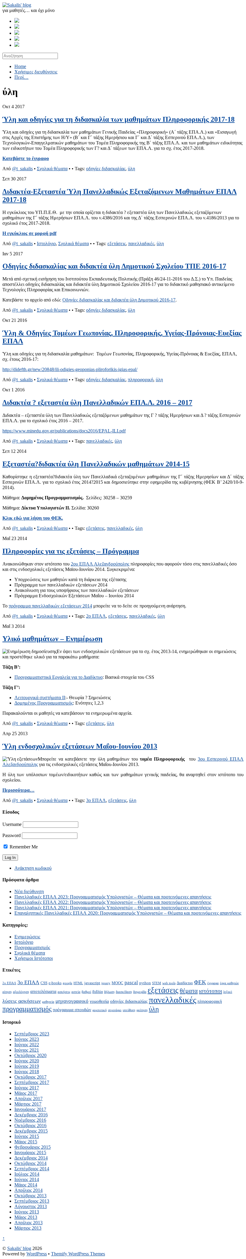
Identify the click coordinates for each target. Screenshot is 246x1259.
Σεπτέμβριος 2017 (31, 1082)
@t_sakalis (22, 168)
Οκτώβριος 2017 (30, 1076)
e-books (55, 983)
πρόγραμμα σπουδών (72, 1009)
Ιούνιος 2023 (26, 1039)
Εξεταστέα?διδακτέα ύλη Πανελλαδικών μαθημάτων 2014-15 (96, 464)
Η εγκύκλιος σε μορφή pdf (29, 233)
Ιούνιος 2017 (26, 1087)
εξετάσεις (116, 243)
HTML (78, 983)
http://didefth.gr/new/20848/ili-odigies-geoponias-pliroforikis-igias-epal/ (69, 369)
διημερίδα (139, 991)
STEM (156, 983)
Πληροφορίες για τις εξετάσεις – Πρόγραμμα (70, 551)
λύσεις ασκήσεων (21, 1001)
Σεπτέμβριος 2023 (31, 1033)
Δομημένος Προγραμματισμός (43, 702)
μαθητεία (48, 1001)
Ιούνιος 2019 (26, 1066)
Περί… (21, 77)
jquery (105, 983)
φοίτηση (142, 1010)
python (145, 983)
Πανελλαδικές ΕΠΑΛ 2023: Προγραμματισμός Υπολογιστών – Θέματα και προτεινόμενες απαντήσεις (112, 896)
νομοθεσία (99, 1001)
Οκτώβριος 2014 (30, 1163)
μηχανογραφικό (72, 1001)
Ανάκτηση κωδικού (33, 868)
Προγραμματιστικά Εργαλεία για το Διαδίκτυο (58, 677)
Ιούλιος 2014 (26, 1174)
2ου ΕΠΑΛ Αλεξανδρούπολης (100, 563)
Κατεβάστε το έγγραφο (25, 158)
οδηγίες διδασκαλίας (105, 168)
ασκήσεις (64, 991)
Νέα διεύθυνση (29, 891)
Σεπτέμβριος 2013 (31, 1201)
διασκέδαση (124, 991)
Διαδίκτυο (185, 983)
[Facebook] (16, 21)
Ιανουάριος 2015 (30, 1152)
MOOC (117, 983)
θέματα (189, 990)
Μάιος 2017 (25, 1093)
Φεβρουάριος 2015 (32, 1147)
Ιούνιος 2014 (26, 1179)
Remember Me (23, 846)
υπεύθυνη (129, 1010)
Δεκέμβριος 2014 (31, 1157)
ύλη (131, 168)
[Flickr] (16, 39)
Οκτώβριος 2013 (30, 1195)
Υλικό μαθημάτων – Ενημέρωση (52, 639)
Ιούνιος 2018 (26, 1071)
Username (12, 824)
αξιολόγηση (21, 991)
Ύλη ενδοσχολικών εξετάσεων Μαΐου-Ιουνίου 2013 (79, 746)
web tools (169, 983)
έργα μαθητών (229, 983)
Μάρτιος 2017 (27, 1103)
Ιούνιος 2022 (26, 1044)
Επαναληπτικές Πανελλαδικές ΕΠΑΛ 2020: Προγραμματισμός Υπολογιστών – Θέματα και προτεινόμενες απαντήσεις (127, 913)
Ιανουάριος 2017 (30, 1109)
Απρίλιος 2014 (28, 1190)
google (67, 983)
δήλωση (109, 991)
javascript (92, 983)
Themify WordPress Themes (78, 1253)
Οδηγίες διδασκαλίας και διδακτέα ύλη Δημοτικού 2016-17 (119, 299)
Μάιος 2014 (25, 1184)
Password (11, 835)
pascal (131, 982)
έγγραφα (213, 983)
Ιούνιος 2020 (26, 1060)
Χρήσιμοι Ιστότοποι (33, 958)
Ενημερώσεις (27, 936)
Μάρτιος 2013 (27, 1228)
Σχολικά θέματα (52, 168)
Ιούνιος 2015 (26, 1136)
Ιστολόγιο (46, 243)
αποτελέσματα (43, 991)
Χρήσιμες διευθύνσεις (35, 71)
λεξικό (227, 991)
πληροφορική (140, 379)
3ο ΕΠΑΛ (96, 800)
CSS (43, 983)
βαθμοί (86, 991)
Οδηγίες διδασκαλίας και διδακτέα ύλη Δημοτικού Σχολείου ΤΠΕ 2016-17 (114, 266)
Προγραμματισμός (32, 947)
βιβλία (97, 991)
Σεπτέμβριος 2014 (31, 1168)
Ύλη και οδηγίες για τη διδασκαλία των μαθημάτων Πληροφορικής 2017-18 (118, 119)
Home (20, 66)
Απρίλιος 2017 (28, 1098)
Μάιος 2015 (25, 1141)
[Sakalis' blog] (16, 4)
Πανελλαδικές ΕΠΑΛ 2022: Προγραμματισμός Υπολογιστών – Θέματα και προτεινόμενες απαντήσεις (112, 902)
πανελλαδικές (141, 243)
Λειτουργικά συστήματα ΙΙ (39, 697)
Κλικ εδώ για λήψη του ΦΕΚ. (32, 518)
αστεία (75, 991)
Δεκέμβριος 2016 (31, 1114)
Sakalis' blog (19, 1248)
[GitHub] (16, 27)
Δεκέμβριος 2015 (31, 1130)
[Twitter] (16, 33)
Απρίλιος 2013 (28, 1222)
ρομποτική (99, 1010)
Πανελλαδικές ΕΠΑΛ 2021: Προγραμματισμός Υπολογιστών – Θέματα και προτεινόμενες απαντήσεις (112, 907)
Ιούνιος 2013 (26, 1211)
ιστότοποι (210, 990)
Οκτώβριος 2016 (30, 1125)
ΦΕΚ (200, 982)
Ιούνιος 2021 (26, 1050)
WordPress (36, 1253)
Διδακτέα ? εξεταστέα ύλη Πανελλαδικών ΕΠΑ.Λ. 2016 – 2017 (97, 402)
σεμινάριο (115, 1010)
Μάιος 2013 (25, 1217)
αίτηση (7, 991)
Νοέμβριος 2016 (30, 1120)
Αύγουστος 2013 (30, 1206)
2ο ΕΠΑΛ (96, 616)
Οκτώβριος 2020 (30, 1055)
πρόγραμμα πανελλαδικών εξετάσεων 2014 (50, 605)
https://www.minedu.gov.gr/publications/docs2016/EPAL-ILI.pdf (64, 430)
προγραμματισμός (27, 1009)
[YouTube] (16, 45)
